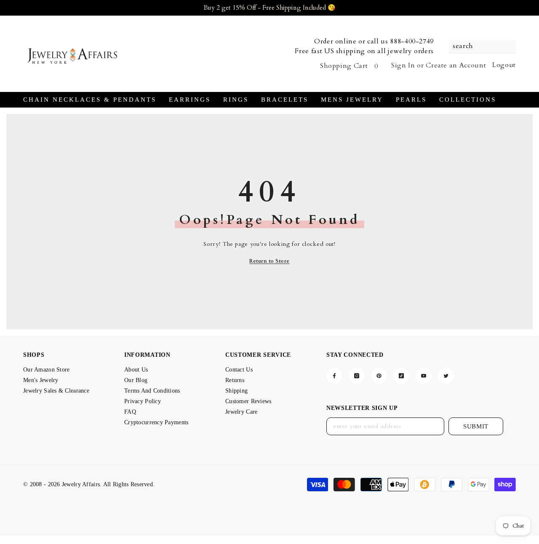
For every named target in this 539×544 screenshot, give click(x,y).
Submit (475, 426)
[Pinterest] (379, 376)
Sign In (403, 65)
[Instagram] (357, 376)
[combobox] (477, 46)
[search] (482, 46)
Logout (504, 65)
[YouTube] (424, 376)
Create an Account (456, 65)
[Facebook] (334, 376)
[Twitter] (446, 376)
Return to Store (269, 261)
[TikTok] (401, 376)
